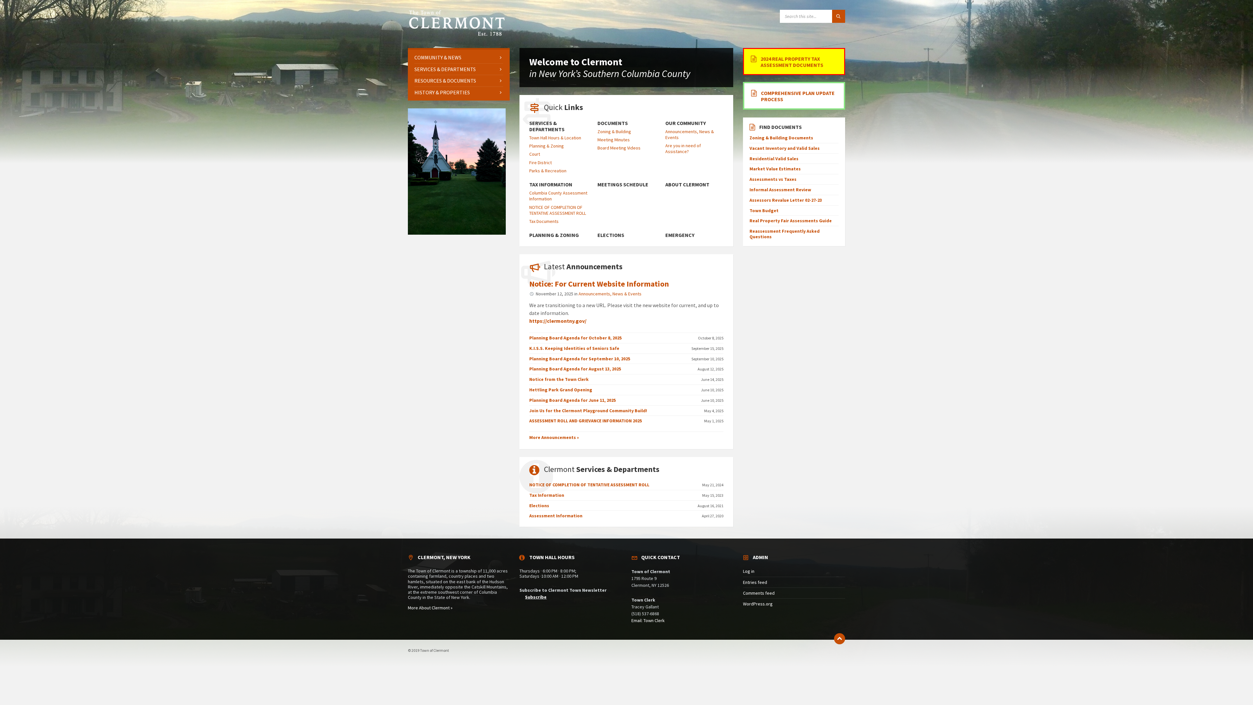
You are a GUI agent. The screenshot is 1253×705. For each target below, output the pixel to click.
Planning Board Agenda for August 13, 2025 (575, 369)
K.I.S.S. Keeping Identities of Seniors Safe (574, 348)
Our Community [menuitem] (685, 123)
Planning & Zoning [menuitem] (546, 146)
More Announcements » (554, 437)
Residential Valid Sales (774, 159)
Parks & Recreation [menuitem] (547, 171)
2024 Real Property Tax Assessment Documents (792, 61)
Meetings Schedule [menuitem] (622, 184)
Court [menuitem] (534, 154)
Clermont (601, 469)
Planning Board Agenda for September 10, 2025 (579, 359)
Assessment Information (555, 516)
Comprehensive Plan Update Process (798, 96)
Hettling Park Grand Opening (560, 390)
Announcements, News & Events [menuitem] (689, 134)
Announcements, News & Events (610, 294)
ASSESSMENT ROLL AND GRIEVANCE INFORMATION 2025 (585, 421)
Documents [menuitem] (612, 123)
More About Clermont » (430, 608)
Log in (748, 571)
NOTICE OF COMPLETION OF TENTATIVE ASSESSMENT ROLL (589, 485)
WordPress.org (758, 604)
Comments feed (759, 593)
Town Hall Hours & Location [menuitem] (555, 138)
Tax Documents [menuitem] (544, 221)
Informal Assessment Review (780, 190)
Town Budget (764, 210)
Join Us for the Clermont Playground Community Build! (588, 411)
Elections (539, 506)
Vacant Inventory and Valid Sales (785, 148)
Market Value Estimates (775, 169)
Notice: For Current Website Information (599, 284)
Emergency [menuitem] (679, 235)
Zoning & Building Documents (781, 138)
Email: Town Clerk (648, 620)
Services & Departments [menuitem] (547, 126)
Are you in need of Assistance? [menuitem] (683, 148)
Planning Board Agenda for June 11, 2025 (572, 400)
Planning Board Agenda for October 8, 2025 (575, 338)
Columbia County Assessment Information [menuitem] (558, 196)
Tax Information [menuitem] (550, 184)
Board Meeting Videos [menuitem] (619, 148)
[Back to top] (839, 638)
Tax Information (546, 495)
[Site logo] (457, 35)
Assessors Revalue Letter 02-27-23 (786, 200)
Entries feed (755, 582)
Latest (583, 266)
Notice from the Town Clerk (559, 379)
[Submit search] (838, 16)
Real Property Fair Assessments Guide (791, 221)
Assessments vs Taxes (773, 179)
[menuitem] (458, 57)
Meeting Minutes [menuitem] (613, 140)
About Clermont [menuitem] (687, 184)
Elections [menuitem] (610, 235)
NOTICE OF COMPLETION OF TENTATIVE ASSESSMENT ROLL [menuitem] (557, 210)
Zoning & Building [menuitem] (614, 131)
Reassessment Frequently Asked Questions (785, 234)
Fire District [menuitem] (540, 162)
